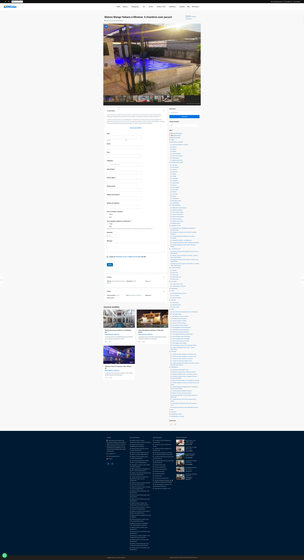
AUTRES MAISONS (175, 205)
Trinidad (174, 176)
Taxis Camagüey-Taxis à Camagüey (181, 338)
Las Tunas (174, 194)
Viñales (174, 174)
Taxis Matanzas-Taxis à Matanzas (180, 329)
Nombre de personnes (113, 194)
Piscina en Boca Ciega (160, 464)
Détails (109, 291)
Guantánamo (175, 203)
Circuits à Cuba (158, 476)
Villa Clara (174, 165)
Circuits (151, 6)
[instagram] (8, 1)
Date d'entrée (111, 169)
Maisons (125, 6)
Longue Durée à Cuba (177, 284)
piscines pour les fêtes (177, 221)
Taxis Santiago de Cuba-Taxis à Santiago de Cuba (184, 345)
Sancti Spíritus (175, 187)
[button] (4, 555)
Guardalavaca (175, 198)
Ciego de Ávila (175, 183)
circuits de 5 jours (176, 304)
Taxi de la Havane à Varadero (179, 318)
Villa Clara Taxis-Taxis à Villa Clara (180, 332)
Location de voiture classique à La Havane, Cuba (184, 354)
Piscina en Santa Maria (160, 467)
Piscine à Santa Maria (177, 214)
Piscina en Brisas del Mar (161, 469)
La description (111, 111)
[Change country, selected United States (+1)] (108, 164)
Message (110, 241)
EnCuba (110, 458)
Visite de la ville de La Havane (179, 293)
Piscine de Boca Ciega (177, 212)
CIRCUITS (173, 300)
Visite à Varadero (176, 297)
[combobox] (124, 156)
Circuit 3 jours (175, 302)
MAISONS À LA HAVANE (177, 142)
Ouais (110, 214)
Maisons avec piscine (177, 210)
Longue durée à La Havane (178, 286)
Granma (174, 191)
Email (109, 144)
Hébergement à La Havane (177, 416)
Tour (144, 6)
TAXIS (172, 309)
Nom (126, 140)
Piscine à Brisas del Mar (178, 216)
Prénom (109, 140)
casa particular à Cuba (117, 444)
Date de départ (111, 177)
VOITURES (173, 351)
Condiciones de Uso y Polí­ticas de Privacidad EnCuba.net (183, 557)
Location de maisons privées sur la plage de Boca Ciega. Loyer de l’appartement (139, 478)
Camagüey (175, 180)
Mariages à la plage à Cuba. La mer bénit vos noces (184, 374)
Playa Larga (175, 274)
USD (14, 1)
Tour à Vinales (175, 295)
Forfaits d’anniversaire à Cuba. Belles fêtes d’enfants (185, 407)
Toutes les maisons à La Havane (180, 144)
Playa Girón (175, 272)
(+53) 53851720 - (289, 1)
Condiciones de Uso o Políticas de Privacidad (128, 256)
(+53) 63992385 (296, 1)
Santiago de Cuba (176, 200)
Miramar (174, 147)
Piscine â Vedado (176, 153)
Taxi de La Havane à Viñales (179, 323)
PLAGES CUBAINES (176, 267)
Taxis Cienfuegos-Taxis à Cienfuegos (181, 336)
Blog (188, 6)
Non (110, 217)
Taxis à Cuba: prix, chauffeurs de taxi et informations (185, 312)
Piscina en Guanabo (159, 471)
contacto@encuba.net (113, 456)
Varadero (174, 270)
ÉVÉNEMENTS (174, 367)
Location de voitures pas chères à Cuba (182, 361)
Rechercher (184, 116)
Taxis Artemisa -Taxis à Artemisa (180, 325)
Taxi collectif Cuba (176, 314)
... (157, 338)
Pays (109, 152)
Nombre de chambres (113, 203)
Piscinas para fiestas (160, 473)
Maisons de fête (176, 223)
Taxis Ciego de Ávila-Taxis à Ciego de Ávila (182, 334)
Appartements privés (177, 160)
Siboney (174, 149)
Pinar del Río (175, 167)
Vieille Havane (175, 158)
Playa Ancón (175, 279)
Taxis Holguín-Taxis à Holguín (179, 343)
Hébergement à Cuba (176, 414)
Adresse (109, 277)
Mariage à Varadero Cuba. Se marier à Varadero (184, 372)
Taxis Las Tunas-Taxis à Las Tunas (180, 340)
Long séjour (174, 281)
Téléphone (110, 161)
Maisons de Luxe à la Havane (179, 207)
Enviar (110, 264)
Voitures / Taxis (161, 6)
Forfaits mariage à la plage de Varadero (182, 390)
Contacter (182, 6)
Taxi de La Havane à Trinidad (179, 320)
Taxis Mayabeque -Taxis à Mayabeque (181, 327)
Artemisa (174, 169)
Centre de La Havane (177, 155)
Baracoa (174, 185)
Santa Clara (175, 189)
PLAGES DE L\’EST (175, 248)
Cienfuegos (175, 178)
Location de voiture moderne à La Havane (182, 358)
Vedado (174, 151)
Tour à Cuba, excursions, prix (162, 478)
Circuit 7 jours (175, 307)
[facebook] (5, 1)
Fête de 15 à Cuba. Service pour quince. (181, 393)
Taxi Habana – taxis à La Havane (180, 316)
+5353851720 (111, 453)
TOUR (172, 290)
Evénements (172, 6)
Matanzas (174, 171)
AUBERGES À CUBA (176, 225)
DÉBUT (118, 6)
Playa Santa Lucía (176, 277)
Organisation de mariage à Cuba (180, 369)
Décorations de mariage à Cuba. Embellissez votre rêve (185, 380)
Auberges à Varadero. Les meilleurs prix (182, 240)
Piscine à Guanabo (176, 219)
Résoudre (110, 232)
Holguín (174, 196)
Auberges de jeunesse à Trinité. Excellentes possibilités (185, 242)
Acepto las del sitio (127, 256)
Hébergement (135, 6)
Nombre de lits (111, 186)
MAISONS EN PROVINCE (177, 162)
